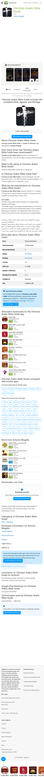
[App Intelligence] (3, 759)
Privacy (4, 728)
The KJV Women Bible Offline (17, 370)
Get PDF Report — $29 (11, 304)
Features (38, 420)
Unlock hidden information (22, 498)
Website (4, 539)
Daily (4, 402)
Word (10, 411)
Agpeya (25, 389)
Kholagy (31, 389)
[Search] (40, 2)
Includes (18, 389)
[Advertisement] (22, 40)
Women (28, 406)
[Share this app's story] (31, 81)
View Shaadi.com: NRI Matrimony (8, 703)
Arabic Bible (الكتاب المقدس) (17, 325)
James (4, 424)
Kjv (17, 415)
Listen (22, 411)
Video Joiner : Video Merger (10, 713)
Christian (5, 393)
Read (22, 402)
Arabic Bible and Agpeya (16, 473)
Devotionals (5, 433)
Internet (37, 428)
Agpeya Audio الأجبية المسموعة (17, 443)
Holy (34, 411)
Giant (31, 433)
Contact (4, 724)
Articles (4, 741)
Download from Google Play (22, 136)
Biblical (35, 415)
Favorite (22, 424)
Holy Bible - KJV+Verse (15, 347)
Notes (29, 415)
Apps (35, 424)
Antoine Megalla (21, 440)
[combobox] (31, 2)
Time (25, 428)
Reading (35, 406)
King (16, 424)
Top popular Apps (28, 686)
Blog (3, 745)
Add (10, 424)
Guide (4, 389)
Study (22, 406)
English (25, 420)
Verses (16, 402)
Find (12, 420)
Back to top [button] (39, 760)
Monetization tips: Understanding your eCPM (9, 751)
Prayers (29, 424)
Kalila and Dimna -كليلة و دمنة (17, 458)
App (10, 402)
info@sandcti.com (8, 535)
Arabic (12, 393)
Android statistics (28, 673)
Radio (25, 433)
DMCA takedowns (7, 736)
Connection (11, 428)
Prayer (19, 420)
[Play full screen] (37, 81)
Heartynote (5, 709)
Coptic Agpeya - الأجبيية (15, 465)
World (31, 428)
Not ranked (28, 258)
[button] (22, 543)
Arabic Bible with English (16, 332)
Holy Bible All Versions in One (17, 362)
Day (4, 411)
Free (10, 406)
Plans (19, 433)
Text (23, 415)
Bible (37, 389)
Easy (19, 428)
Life (4, 428)
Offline (16, 406)
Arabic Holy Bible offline (16, 340)
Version (4, 415)
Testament (5, 420)
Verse (28, 402)
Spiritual (31, 420)
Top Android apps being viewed (10, 698)
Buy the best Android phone (31, 690)
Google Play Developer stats (31, 677)
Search (16, 411)
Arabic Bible (12, 317)
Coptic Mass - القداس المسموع (17, 450)
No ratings (28, 254)
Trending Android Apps (30, 681)
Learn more (30, 301)
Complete (11, 389)
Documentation (6, 732)
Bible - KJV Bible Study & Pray (17, 355)
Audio (4, 406)
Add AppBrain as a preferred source (14, 566)
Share (11, 415)
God (34, 402)
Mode (13, 433)
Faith (28, 411)
